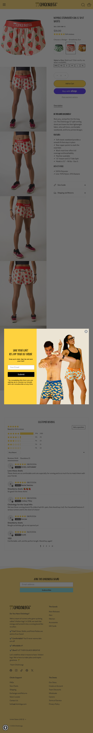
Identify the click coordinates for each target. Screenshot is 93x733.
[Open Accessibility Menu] (5, 728)
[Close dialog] (86, 331)
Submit (21, 374)
